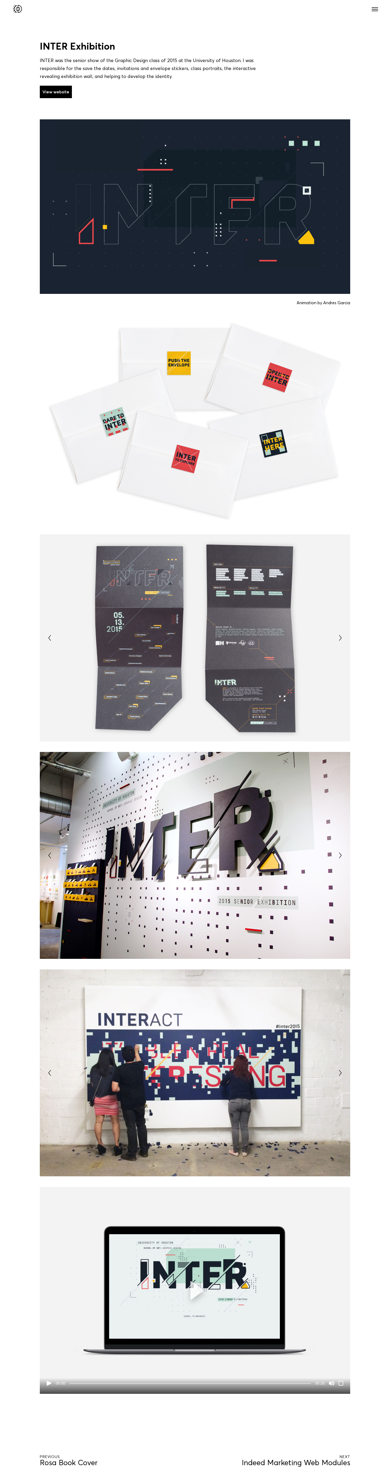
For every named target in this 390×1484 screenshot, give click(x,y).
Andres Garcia (336, 302)
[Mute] (331, 1383)
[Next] (340, 638)
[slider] (190, 1383)
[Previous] (49, 638)
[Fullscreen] (341, 1383)
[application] (195, 1290)
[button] (195, 1290)
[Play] (49, 1383)
